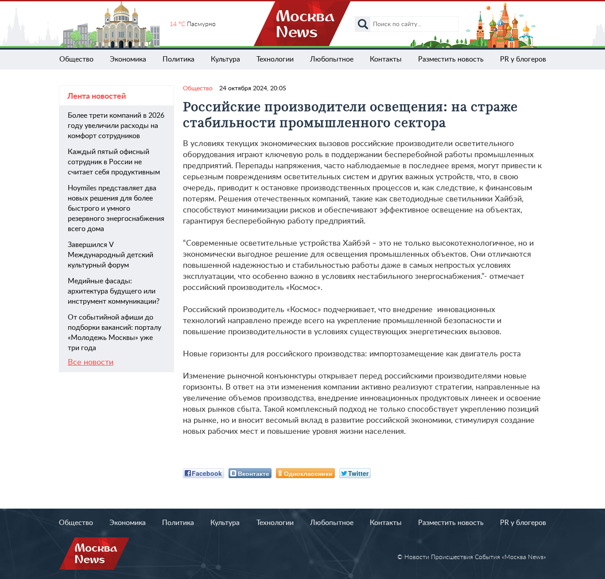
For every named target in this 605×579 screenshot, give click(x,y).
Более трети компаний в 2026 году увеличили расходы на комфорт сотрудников (116, 125)
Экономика (128, 59)
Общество (76, 59)
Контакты (386, 59)
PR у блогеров (523, 59)
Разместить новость (451, 59)
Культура (225, 59)
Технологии (275, 59)
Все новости (90, 363)
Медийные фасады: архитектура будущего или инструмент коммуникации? (113, 291)
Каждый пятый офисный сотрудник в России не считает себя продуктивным (114, 162)
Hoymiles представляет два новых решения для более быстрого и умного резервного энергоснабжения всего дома (116, 208)
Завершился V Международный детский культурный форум (110, 255)
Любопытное (331, 59)
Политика (178, 59)
